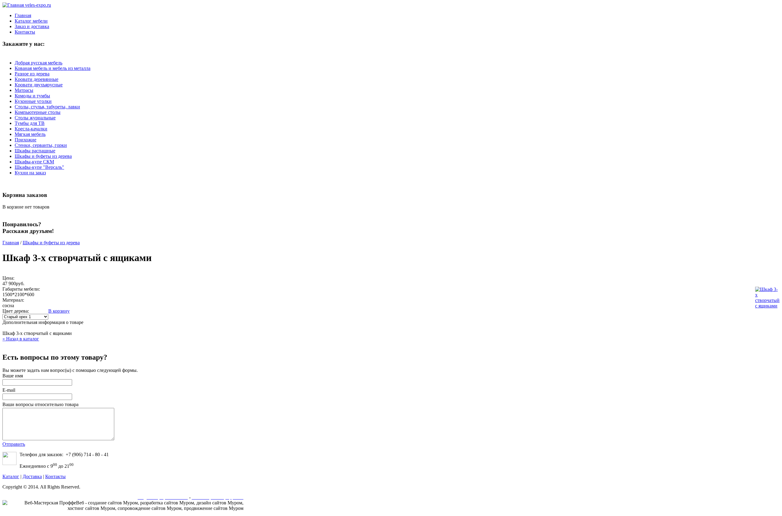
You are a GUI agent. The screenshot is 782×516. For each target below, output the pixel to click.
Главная (10, 242)
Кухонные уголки (33, 101)
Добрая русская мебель (38, 62)
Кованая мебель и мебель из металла (52, 68)
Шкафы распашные (35, 150)
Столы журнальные (35, 117)
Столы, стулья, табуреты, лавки (47, 106)
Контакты (55, 476)
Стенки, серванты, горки (41, 145)
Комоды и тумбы (32, 95)
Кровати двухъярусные (39, 84)
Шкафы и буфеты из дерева (43, 156)
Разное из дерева (32, 73)
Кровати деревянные (36, 79)
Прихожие (25, 139)
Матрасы (24, 90)
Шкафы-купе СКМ (34, 161)
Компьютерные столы (37, 112)
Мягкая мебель (30, 134)
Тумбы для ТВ (30, 123)
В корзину (59, 311)
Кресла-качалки (31, 128)
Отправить (13, 444)
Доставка (32, 476)
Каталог (10, 476)
